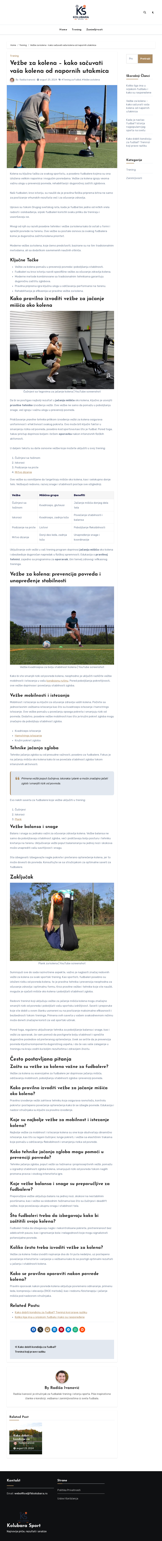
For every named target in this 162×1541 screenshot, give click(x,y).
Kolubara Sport (24, 1525)
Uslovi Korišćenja (67, 1498)
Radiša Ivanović (27, 79)
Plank (18, 819)
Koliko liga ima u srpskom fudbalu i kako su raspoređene (138, 89)
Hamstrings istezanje (28, 735)
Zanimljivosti (94, 29)
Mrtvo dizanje (23, 472)
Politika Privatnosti (69, 1490)
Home (63, 29)
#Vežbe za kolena (91, 79)
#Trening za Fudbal (71, 79)
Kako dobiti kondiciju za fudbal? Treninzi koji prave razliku (138, 142)
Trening (76, 29)
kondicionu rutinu (57, 680)
